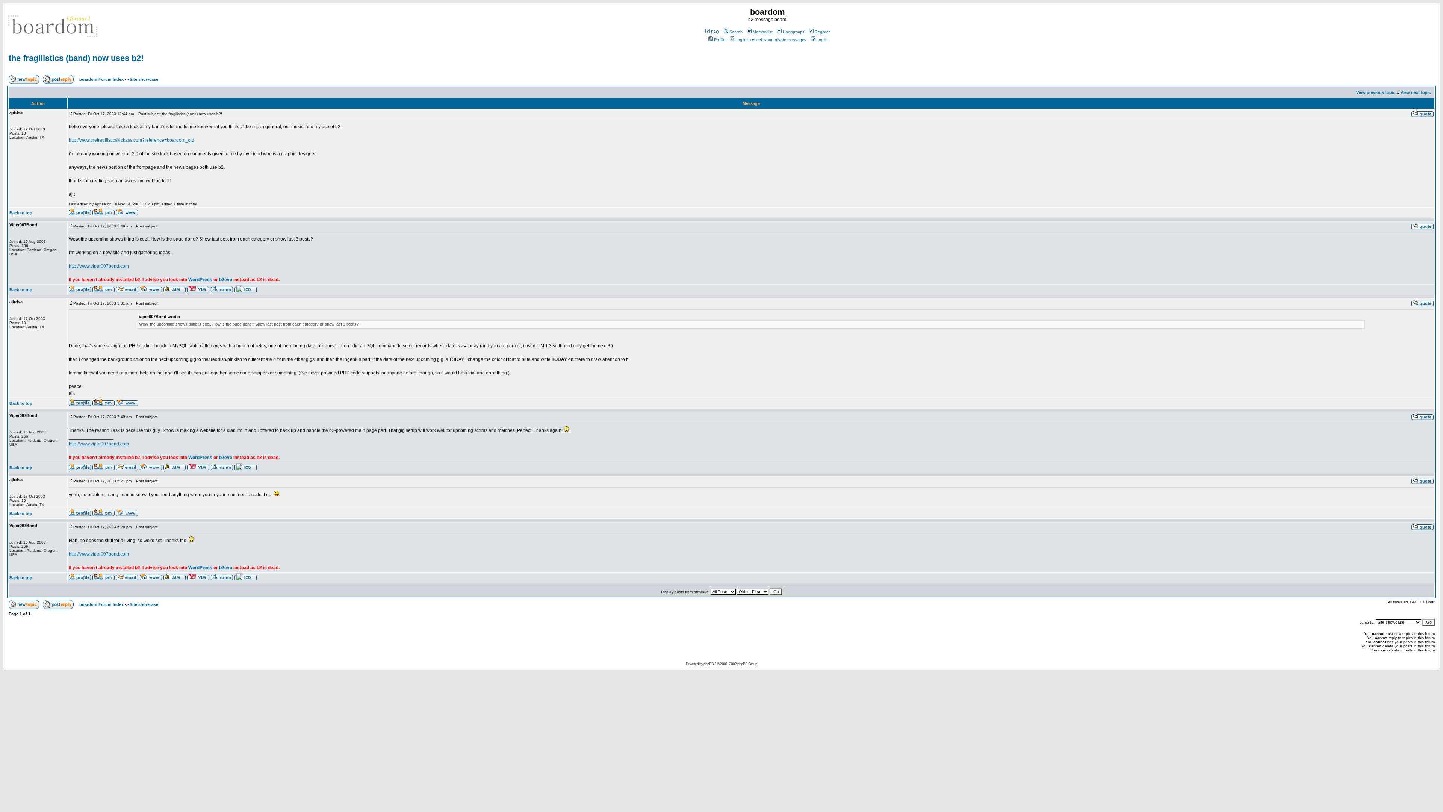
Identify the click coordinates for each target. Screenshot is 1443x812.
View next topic (1416, 92)
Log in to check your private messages (770, 40)
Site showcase (144, 79)
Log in (822, 40)
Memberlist (763, 32)
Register (822, 32)
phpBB (708, 664)
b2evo (225, 279)
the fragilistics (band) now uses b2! (76, 58)
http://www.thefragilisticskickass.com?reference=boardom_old (131, 140)
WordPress (200, 279)
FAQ (715, 32)
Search (736, 32)
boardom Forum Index (101, 79)
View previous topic (1375, 92)
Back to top (20, 213)
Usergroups (794, 32)
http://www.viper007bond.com (99, 266)
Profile (719, 40)
